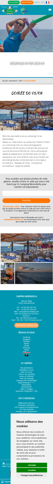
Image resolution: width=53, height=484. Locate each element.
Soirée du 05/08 (29, 81)
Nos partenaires (26, 368)
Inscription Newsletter (26, 325)
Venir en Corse (26, 372)
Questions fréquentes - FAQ (26, 391)
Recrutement (26, 387)
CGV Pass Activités (26, 409)
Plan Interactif (27, 2)
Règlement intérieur (26, 403)
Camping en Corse (26, 370)
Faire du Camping (26, 378)
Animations (13, 81)
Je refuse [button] (32, 470)
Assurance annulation (26, 405)
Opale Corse (6, 466)
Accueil (5, 81)
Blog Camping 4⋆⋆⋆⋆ (26, 383)
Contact (37, 2)
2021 (20, 81)
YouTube (26, 341)
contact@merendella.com (14, 220)
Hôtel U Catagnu (26, 389)
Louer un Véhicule (26, 376)
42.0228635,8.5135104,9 (28, 314)
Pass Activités (14, 2)
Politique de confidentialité (26, 411)
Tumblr (26, 346)
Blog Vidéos (26, 385)
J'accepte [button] (32, 465)
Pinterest (26, 348)
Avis (42, 2)
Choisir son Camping (27, 374)
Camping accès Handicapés (26, 381)
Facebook (26, 337)
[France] (49, 3)
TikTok (26, 350)
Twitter (26, 344)
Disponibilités (9, 481)
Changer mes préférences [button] (32, 475)
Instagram (26, 339)
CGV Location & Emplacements (26, 407)
